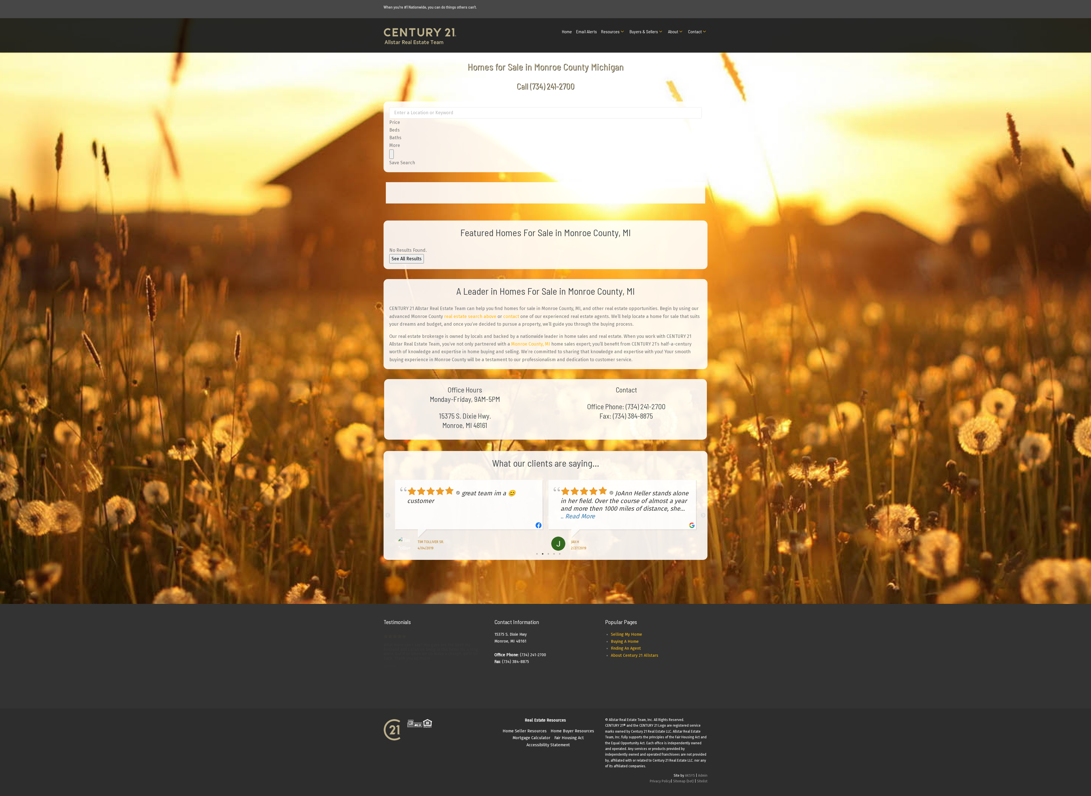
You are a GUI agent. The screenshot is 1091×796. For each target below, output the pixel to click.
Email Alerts (586, 31)
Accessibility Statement (548, 745)
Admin (702, 776)
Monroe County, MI (530, 344)
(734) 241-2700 (552, 86)
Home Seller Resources (525, 731)
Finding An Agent (626, 648)
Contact (695, 31)
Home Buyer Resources (572, 731)
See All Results (407, 258)
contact (511, 316)
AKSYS (690, 776)
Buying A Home (625, 641)
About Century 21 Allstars (634, 655)
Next (703, 515)
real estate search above (470, 316)
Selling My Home (626, 634)
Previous (388, 515)
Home (567, 31)
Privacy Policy (660, 781)
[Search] (391, 154)
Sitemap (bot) (683, 781)
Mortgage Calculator (531, 737)
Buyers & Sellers (644, 31)
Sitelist (702, 781)
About (673, 31)
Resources (610, 31)
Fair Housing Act (569, 737)
